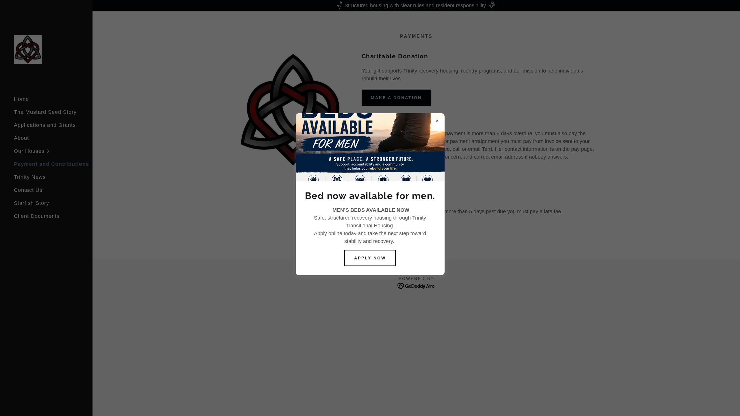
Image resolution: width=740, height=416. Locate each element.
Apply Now (370, 258)
